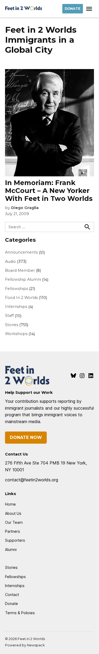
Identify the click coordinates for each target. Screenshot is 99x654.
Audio (10, 261)
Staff (9, 315)
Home (10, 504)
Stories (11, 324)
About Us (13, 513)
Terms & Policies (20, 613)
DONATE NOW (26, 437)
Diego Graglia (25, 207)
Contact (12, 594)
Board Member (20, 270)
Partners (12, 531)
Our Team (14, 522)
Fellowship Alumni (23, 279)
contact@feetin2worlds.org (31, 479)
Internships (16, 306)
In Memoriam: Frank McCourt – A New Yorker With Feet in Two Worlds (49, 190)
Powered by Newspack (25, 645)
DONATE (73, 9)
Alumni (11, 549)
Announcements (21, 252)
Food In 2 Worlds (21, 297)
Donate (11, 603)
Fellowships (16, 288)
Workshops (16, 333)
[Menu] (89, 9)
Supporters (15, 540)
